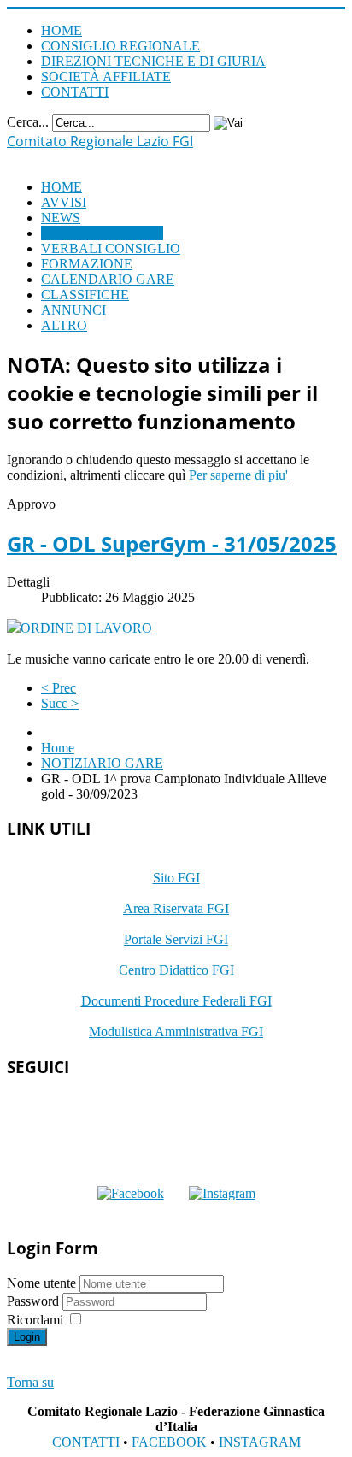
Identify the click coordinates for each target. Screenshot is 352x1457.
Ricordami (35, 1319)
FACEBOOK (169, 1442)
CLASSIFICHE (85, 294)
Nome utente (41, 1283)
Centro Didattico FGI (176, 970)
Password (34, 1301)
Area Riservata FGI (176, 908)
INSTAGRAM (260, 1442)
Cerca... (28, 122)
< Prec (58, 688)
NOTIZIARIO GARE (102, 233)
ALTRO (64, 325)
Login (27, 1336)
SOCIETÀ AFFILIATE (106, 76)
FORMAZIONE (86, 264)
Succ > (60, 703)
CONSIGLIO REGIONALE (120, 45)
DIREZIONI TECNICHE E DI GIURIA (153, 61)
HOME (61, 30)
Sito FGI (176, 877)
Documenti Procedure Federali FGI (176, 1001)
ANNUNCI (73, 310)
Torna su (30, 1382)
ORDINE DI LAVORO (86, 628)
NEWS (60, 217)
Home (57, 747)
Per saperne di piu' (238, 475)
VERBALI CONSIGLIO (110, 248)
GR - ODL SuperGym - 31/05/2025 (172, 543)
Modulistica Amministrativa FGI (176, 1031)
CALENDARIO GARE (107, 279)
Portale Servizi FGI (176, 939)
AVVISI (63, 202)
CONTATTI (75, 92)
